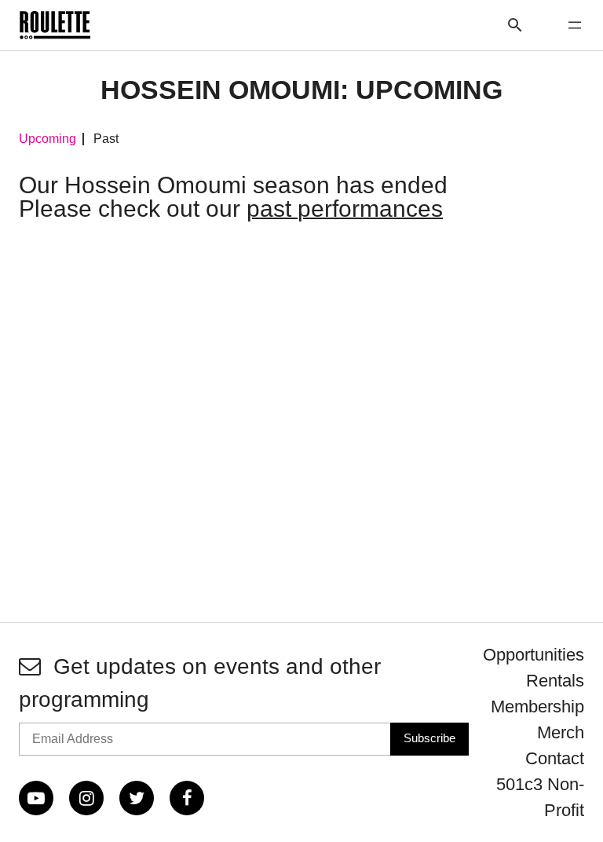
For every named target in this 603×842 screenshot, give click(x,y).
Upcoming (47, 139)
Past (106, 139)
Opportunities (533, 654)
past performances (345, 208)
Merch (560, 732)
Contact (554, 758)
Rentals (555, 680)
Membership (537, 706)
